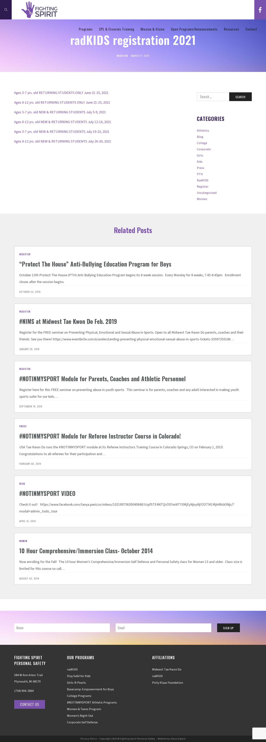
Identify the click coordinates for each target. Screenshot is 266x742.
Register (122, 55)
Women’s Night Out (80, 716)
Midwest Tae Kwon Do (166, 669)
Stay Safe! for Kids (79, 676)
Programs (86, 29)
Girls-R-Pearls (76, 683)
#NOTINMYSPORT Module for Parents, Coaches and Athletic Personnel (102, 378)
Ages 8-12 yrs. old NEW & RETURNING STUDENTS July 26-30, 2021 (62, 141)
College (202, 143)
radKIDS (202, 180)
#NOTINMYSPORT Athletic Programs (92, 702)
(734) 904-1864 (24, 691)
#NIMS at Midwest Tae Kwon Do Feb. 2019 (68, 321)
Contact (251, 29)
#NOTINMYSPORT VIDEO (47, 493)
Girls (200, 155)
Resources (231, 29)
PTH (200, 174)
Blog (200, 137)
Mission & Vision (153, 29)
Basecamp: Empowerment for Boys (90, 689)
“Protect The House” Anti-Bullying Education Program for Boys (95, 264)
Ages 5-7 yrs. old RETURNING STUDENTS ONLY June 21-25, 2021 (61, 92)
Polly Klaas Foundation (167, 683)
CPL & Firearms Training (116, 29)
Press (200, 168)
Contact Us (29, 704)
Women (202, 199)
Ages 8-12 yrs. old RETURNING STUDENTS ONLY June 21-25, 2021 (62, 102)
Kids (200, 162)
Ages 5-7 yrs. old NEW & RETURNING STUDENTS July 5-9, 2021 (60, 112)
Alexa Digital (178, 738)
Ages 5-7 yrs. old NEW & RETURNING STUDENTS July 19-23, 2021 (61, 131)
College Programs (79, 696)
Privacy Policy (89, 738)
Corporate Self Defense (82, 722)
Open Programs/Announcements (194, 29)
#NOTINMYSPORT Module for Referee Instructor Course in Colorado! (100, 436)
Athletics (203, 130)
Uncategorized (207, 193)
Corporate (204, 149)
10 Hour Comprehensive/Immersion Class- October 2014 (86, 550)
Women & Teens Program (84, 709)
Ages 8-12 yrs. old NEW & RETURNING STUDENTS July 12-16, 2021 (62, 122)
